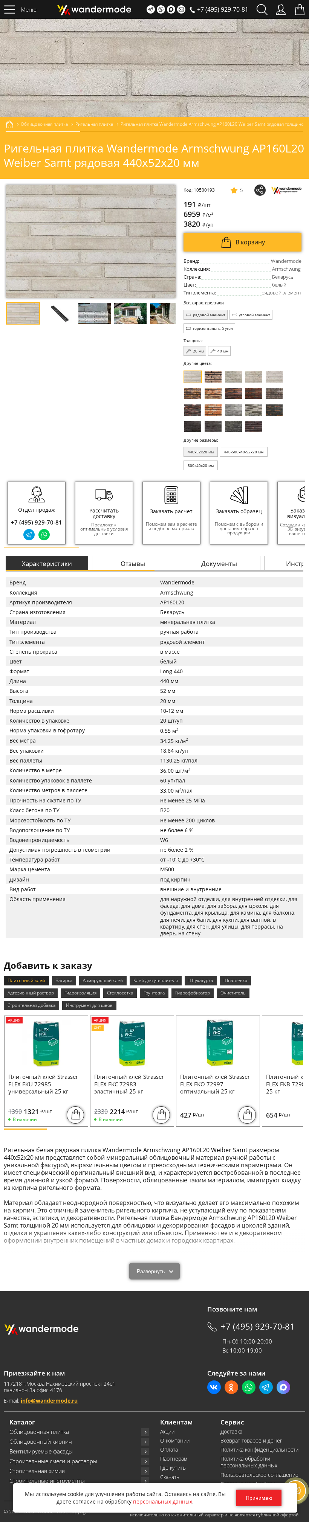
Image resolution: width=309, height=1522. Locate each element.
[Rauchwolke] (254, 377)
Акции (167, 1431)
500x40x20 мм (201, 465)
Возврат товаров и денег (251, 1440)
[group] (104, 513)
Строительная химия (37, 1471)
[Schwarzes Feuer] (274, 410)
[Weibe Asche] (254, 410)
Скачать (169, 1477)
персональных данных (162, 1501)
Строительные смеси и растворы (53, 1461)
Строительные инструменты (47, 1480)
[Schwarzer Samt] (193, 426)
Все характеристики (204, 302)
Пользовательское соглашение (259, 1475)
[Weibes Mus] (233, 377)
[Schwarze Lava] (213, 426)
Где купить (173, 1467)
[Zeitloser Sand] (213, 377)
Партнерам (173, 1458)
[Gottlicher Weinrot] (254, 426)
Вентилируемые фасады (41, 1451)
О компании (175, 1440)
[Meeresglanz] (233, 426)
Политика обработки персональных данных (248, 1462)
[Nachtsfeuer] (233, 393)
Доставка (231, 1431)
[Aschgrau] (233, 410)
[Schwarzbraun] (274, 393)
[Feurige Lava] (213, 410)
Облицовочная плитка (39, 1431)
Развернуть (151, 1271)
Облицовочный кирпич (40, 1441)
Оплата (169, 1449)
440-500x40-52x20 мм (243, 451)
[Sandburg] (213, 393)
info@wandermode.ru (49, 1400)
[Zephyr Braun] (193, 410)
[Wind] (274, 377)
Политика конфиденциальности (259, 1449)
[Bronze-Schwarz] (193, 393)
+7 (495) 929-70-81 (36, 522)
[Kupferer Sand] (254, 393)
